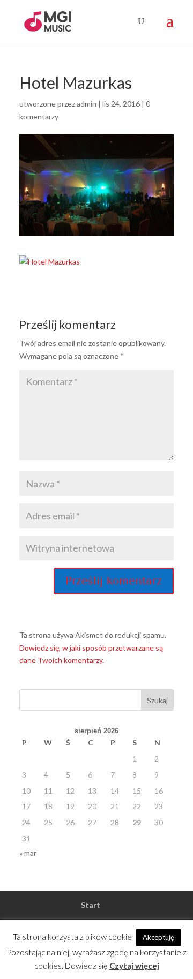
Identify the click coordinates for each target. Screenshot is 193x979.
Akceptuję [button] (158, 937)
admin (86, 103)
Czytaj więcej (134, 965)
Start (90, 904)
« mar (27, 852)
